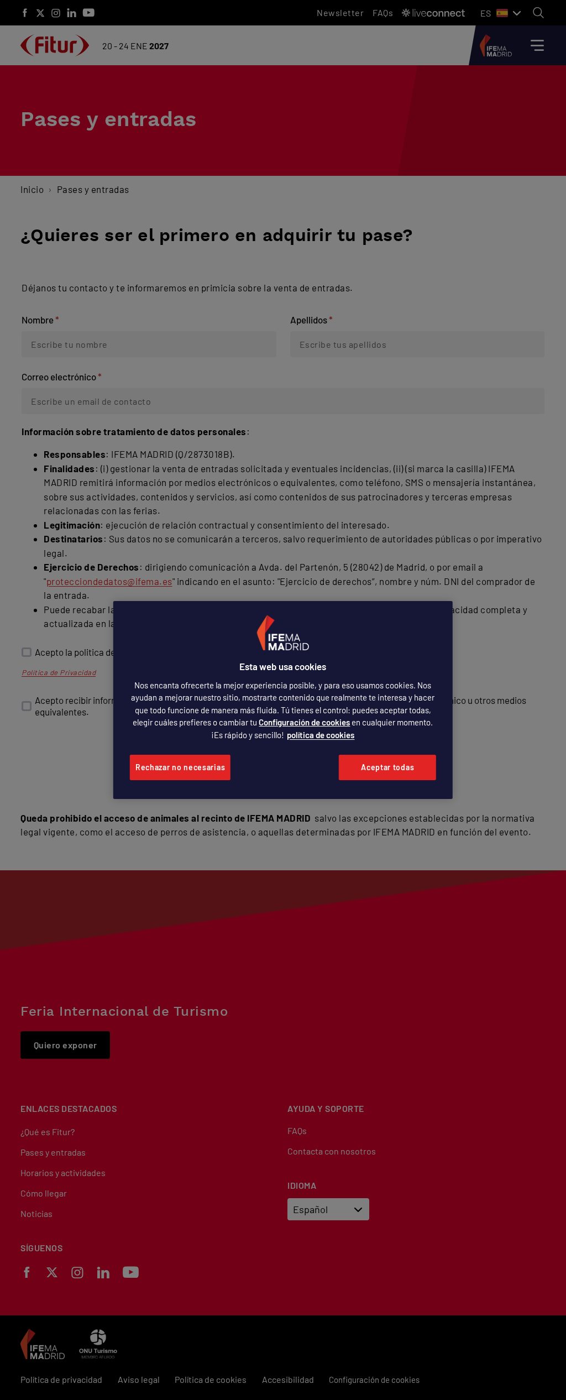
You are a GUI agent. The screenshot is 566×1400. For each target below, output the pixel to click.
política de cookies (320, 735)
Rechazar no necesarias (180, 767)
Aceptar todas (387, 767)
